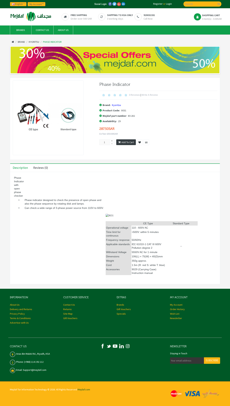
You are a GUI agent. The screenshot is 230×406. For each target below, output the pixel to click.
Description (20, 168)
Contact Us (69, 304)
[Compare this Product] (146, 142)
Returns (67, 309)
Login (169, 3)
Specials (121, 313)
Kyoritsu (116, 105)
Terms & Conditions (20, 318)
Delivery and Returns (21, 309)
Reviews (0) (40, 168)
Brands (120, 304)
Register (158, 3)
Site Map (68, 313)
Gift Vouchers (70, 318)
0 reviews (134, 94)
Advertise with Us (19, 322)
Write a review (150, 94)
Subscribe (212, 360)
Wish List (174, 313)
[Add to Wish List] (139, 142)
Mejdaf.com (84, 389)
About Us (15, 304)
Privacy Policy (17, 313)
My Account (176, 304)
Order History (177, 309)
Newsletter (176, 318)
